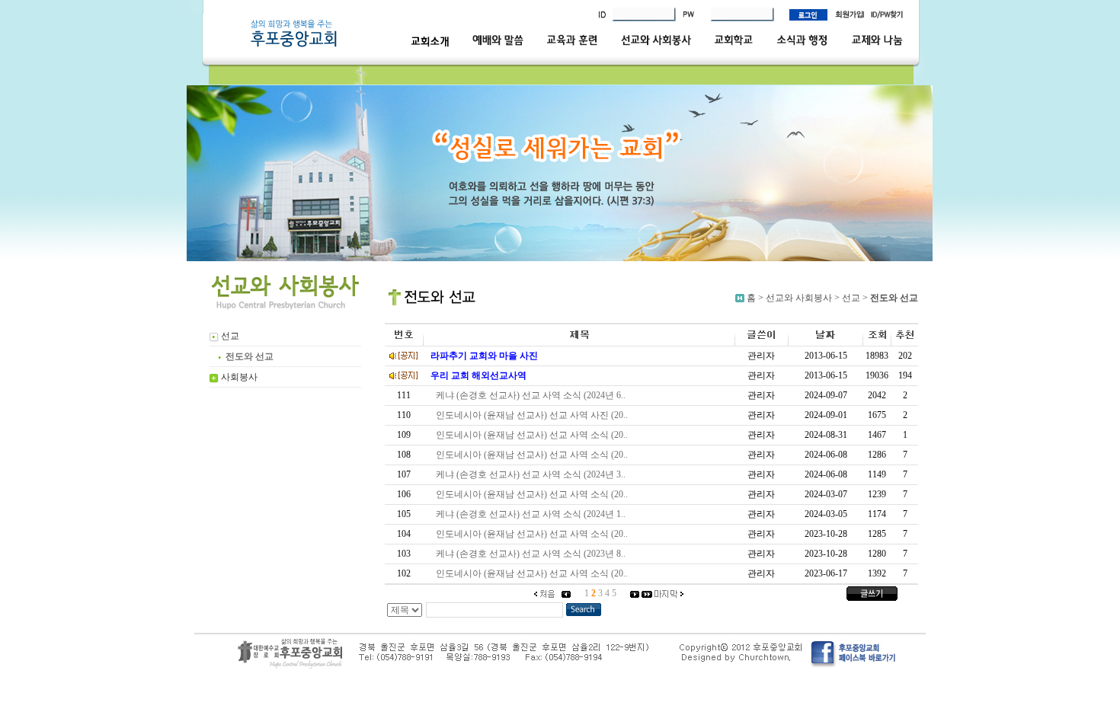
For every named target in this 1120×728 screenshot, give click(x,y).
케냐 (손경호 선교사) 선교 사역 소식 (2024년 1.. (533, 514)
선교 (851, 297)
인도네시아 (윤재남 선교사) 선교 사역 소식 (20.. (534, 434)
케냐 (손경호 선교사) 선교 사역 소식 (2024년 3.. (533, 474)
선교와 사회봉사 (799, 297)
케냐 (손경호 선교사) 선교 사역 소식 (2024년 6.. (533, 395)
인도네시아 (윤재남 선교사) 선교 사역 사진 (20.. (534, 415)
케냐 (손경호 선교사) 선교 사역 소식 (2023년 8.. (533, 553)
